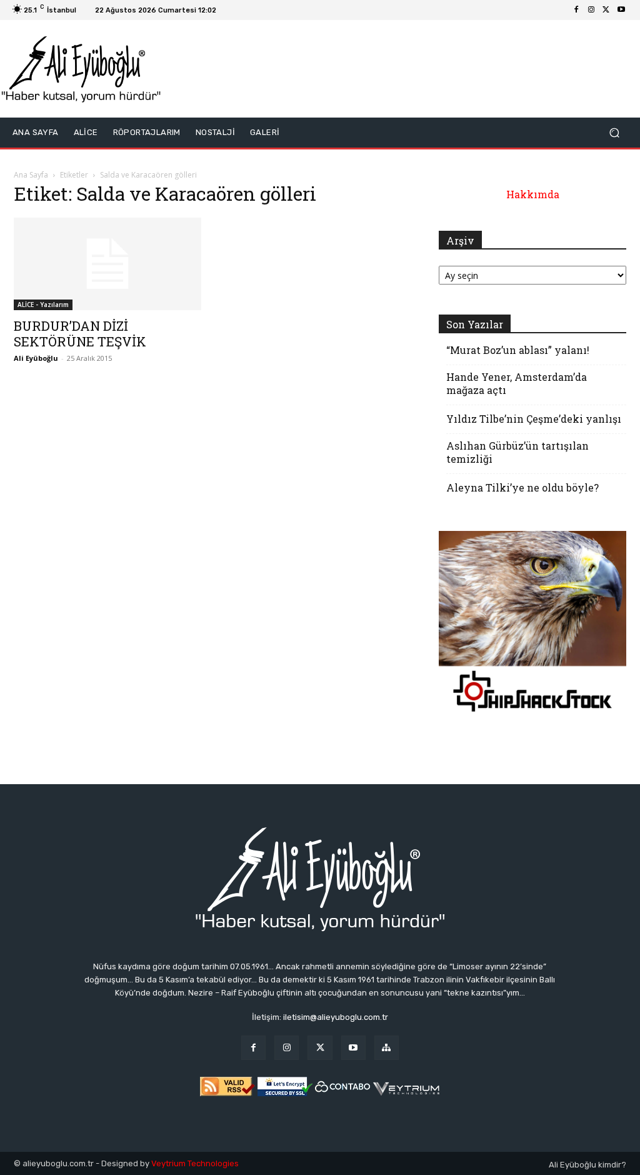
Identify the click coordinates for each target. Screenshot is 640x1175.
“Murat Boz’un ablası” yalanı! (517, 349)
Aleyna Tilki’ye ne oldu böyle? (522, 487)
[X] (606, 10)
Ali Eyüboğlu (36, 358)
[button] (614, 133)
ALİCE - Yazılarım (43, 304)
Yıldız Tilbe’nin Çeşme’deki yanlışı (533, 418)
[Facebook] (576, 10)
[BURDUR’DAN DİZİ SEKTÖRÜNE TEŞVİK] (107, 264)
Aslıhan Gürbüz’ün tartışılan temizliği (517, 452)
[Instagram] (591, 10)
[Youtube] (621, 10)
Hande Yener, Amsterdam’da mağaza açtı (516, 383)
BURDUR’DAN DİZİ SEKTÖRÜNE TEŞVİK (80, 333)
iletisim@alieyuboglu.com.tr (335, 1017)
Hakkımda (532, 194)
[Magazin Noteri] (386, 1048)
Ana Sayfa (31, 174)
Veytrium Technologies (195, 1163)
